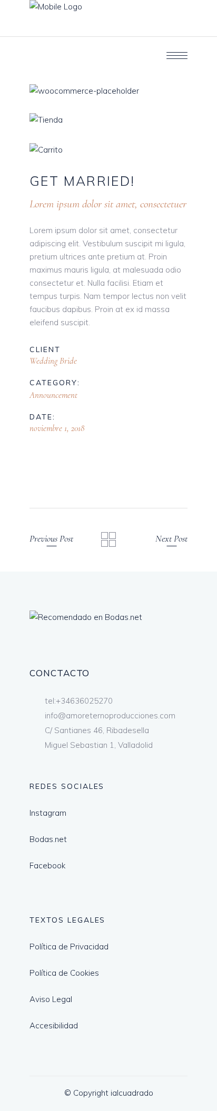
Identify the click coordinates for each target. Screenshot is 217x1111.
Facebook (47, 865)
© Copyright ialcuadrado (108, 1093)
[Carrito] (108, 149)
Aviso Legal (50, 999)
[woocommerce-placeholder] (108, 90)
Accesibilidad (53, 1025)
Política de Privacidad (68, 947)
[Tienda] (108, 119)
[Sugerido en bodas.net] (85, 617)
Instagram (47, 813)
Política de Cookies (64, 973)
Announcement (53, 395)
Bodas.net (48, 839)
